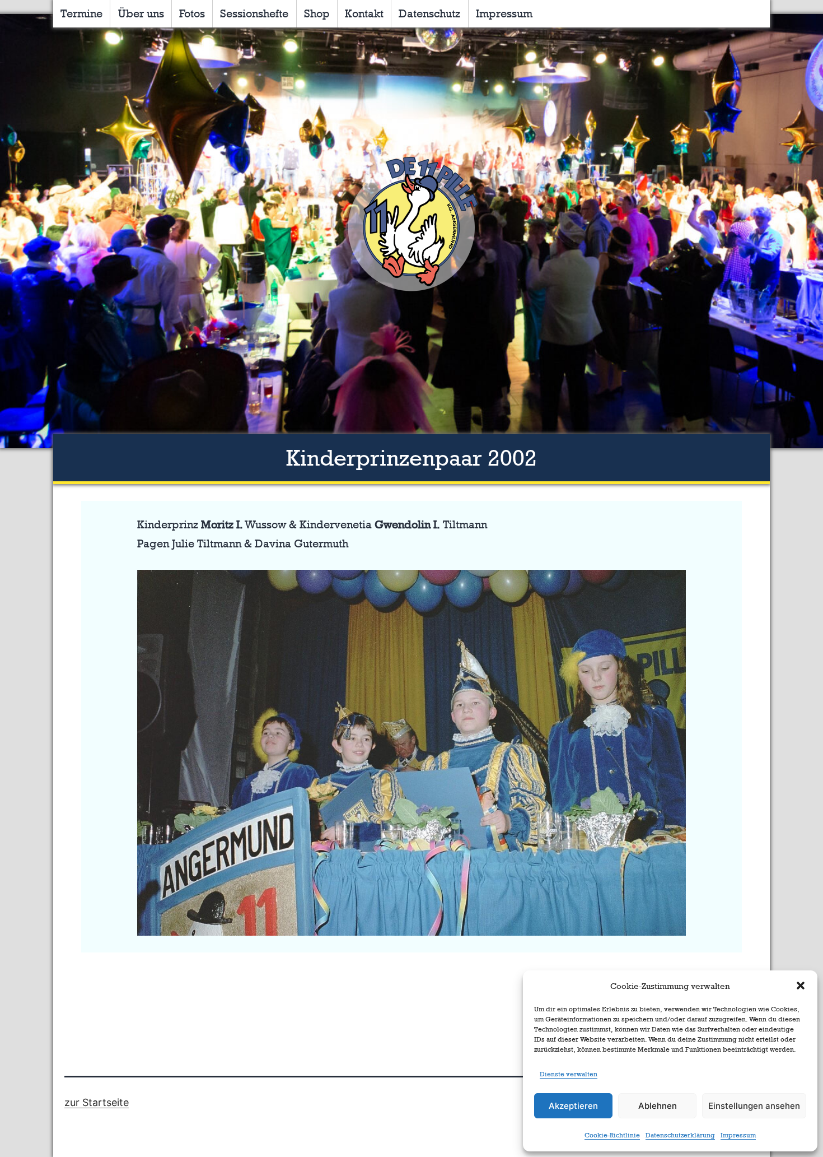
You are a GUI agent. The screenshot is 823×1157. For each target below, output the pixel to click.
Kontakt (364, 13)
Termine (81, 13)
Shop (317, 13)
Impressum (738, 1135)
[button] (800, 985)
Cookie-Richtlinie (612, 1135)
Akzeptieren (573, 1105)
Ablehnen (657, 1105)
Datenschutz (429, 13)
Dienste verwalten (568, 1074)
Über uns (141, 13)
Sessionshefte (254, 13)
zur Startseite (96, 1102)
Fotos (192, 13)
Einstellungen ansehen (754, 1105)
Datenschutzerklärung (680, 1135)
